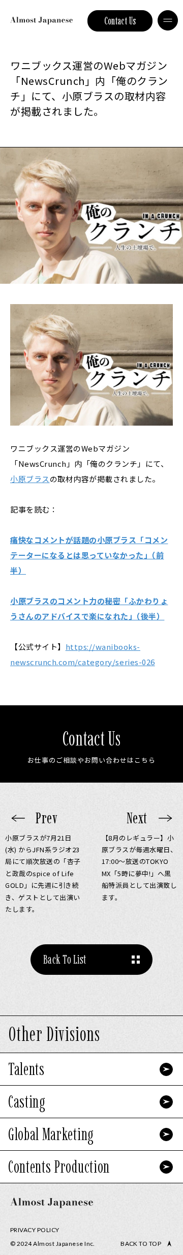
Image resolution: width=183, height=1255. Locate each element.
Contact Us (120, 21)
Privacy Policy (34, 1230)
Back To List (64, 959)
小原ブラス (30, 478)
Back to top (140, 1244)
